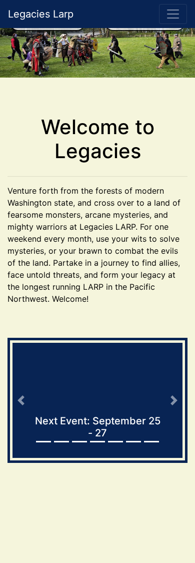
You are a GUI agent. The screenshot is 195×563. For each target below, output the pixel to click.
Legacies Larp (41, 14)
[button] (21, 400)
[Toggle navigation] (173, 14)
